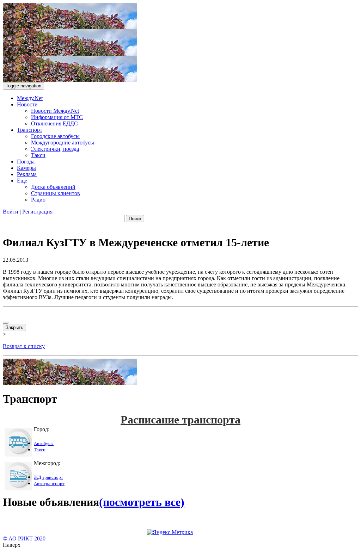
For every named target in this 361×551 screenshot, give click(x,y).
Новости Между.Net (55, 111)
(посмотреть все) (141, 502)
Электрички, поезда (55, 149)
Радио (38, 200)
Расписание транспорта (180, 419)
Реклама (27, 174)
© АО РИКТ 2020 (24, 538)
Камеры (26, 168)
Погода (26, 162)
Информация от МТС (57, 117)
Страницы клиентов (55, 193)
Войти (10, 212)
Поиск (135, 218)
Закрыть (14, 327)
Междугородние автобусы (62, 143)
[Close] (5, 323)
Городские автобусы (55, 136)
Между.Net (30, 98)
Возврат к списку (24, 346)
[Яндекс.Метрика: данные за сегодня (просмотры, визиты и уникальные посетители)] (170, 532)
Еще (22, 181)
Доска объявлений (53, 187)
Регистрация (37, 212)
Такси (38, 155)
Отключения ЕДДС (54, 123)
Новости (27, 104)
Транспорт (29, 130)
